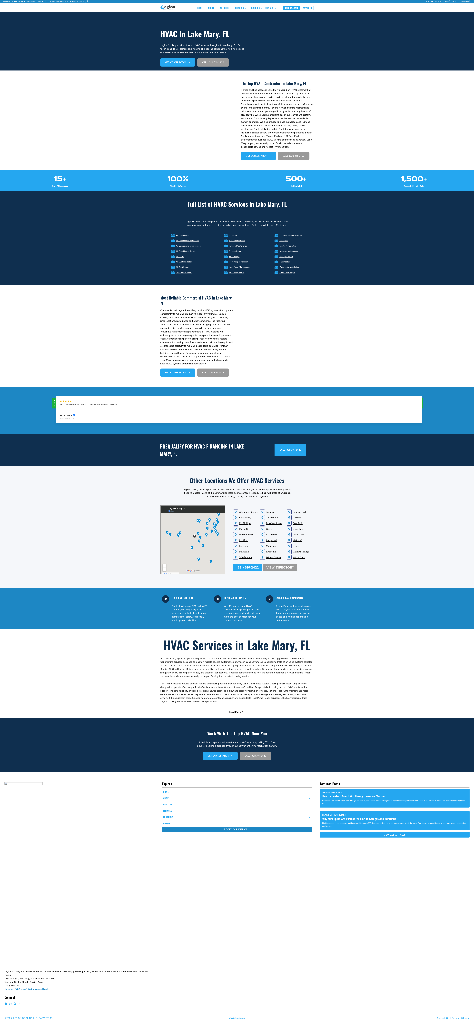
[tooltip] (23, 875)
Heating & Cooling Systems (334, 815)
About (211, 8)
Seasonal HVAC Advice (332, 792)
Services (239, 8)
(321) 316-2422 (463, 1)
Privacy (455, 1018)
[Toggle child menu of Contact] (309, 823)
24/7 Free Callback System (436, 1)
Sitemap (465, 1018)
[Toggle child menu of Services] (309, 811)
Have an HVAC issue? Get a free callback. (26, 989)
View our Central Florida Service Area (23, 982)
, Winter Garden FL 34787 (30, 978)
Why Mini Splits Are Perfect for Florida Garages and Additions (359, 818)
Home (199, 8)
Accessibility (443, 1018)
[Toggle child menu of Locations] (309, 817)
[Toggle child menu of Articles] (309, 804)
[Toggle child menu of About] (309, 798)
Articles (224, 8)
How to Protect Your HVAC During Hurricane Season (353, 796)
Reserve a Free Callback (13, 1)
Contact (269, 8)
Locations (254, 8)
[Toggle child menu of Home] (309, 792)
